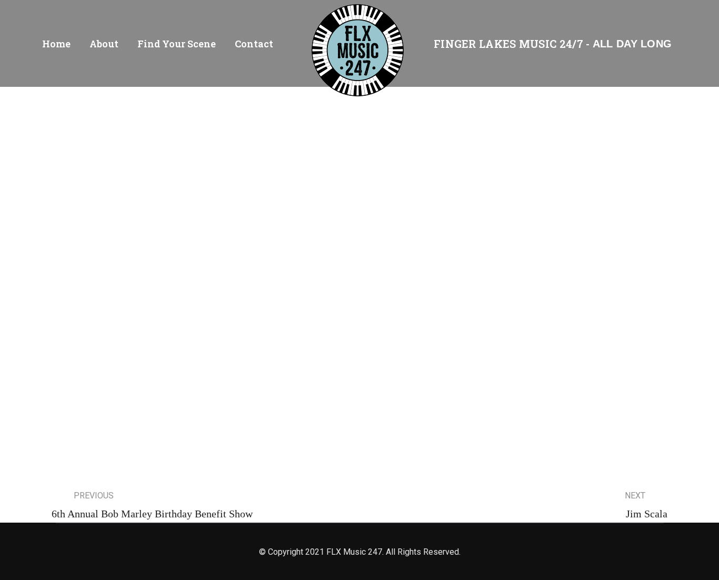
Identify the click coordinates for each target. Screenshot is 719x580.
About (103, 43)
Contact (254, 43)
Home (56, 43)
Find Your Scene (176, 43)
